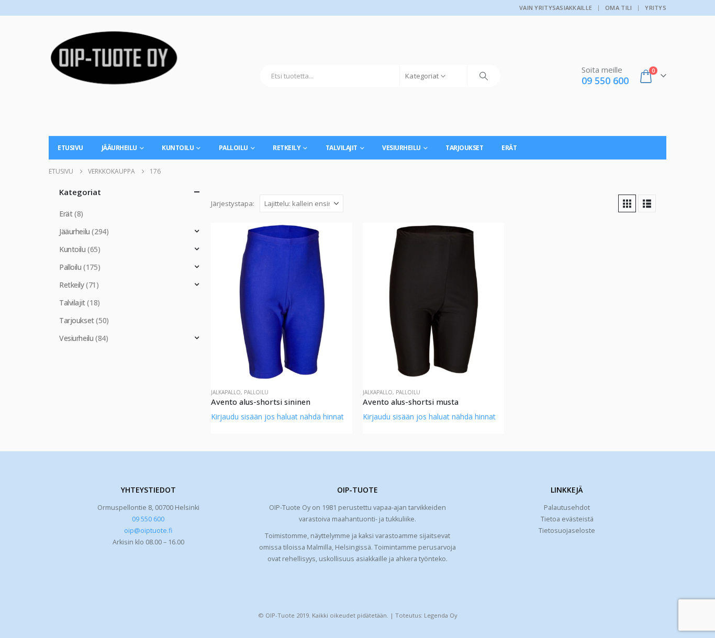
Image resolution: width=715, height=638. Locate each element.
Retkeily (286, 147)
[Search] (483, 75)
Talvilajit (342, 147)
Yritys (655, 8)
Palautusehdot (567, 507)
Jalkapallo (226, 392)
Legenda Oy (440, 615)
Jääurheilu (119, 147)
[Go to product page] (281, 301)
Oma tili (618, 8)
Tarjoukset (464, 147)
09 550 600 (148, 519)
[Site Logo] (114, 62)
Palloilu (233, 147)
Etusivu (70, 147)
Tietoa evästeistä (567, 519)
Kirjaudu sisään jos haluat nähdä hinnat (277, 416)
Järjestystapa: (232, 203)
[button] (627, 203)
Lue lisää (335, 240)
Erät (509, 147)
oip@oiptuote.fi (148, 530)
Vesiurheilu (401, 147)
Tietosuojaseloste (567, 530)
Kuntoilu (178, 147)
